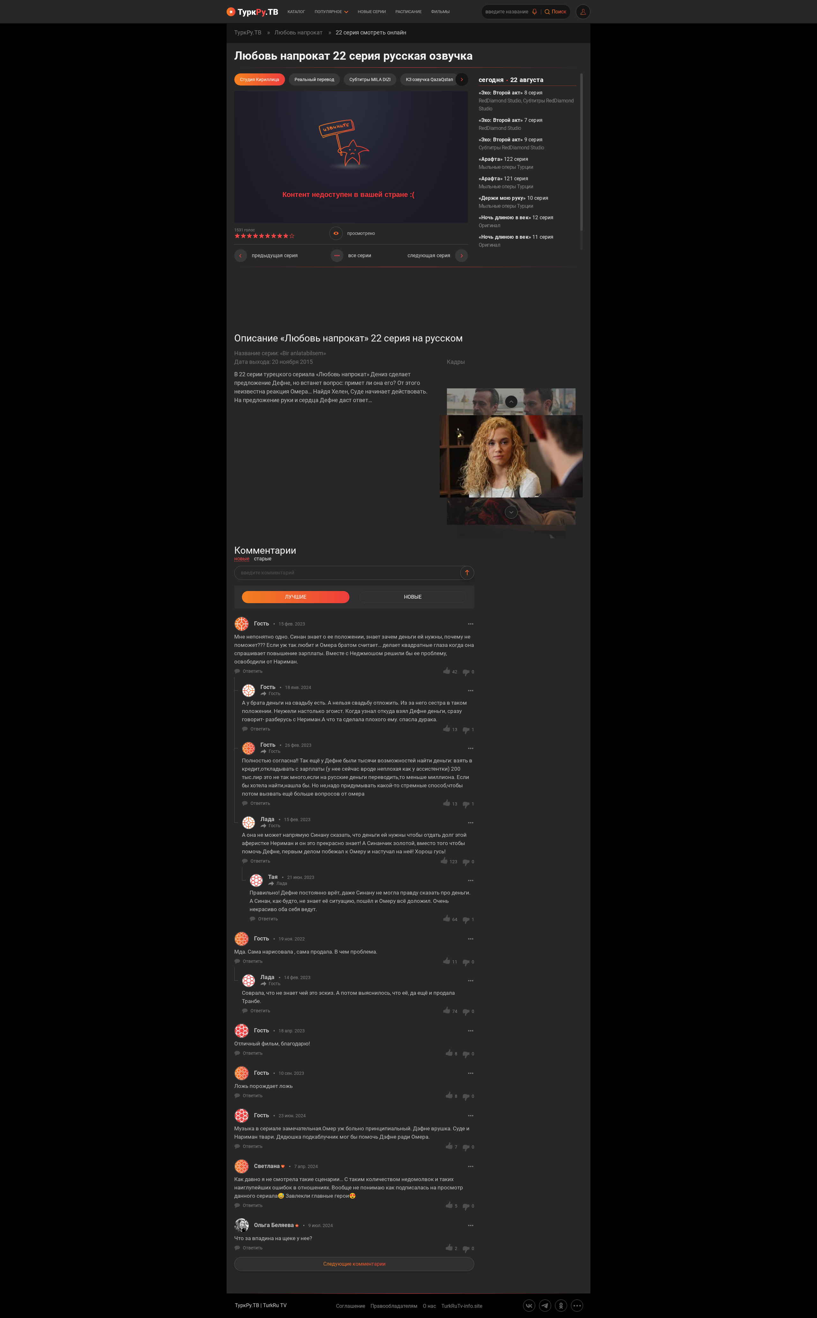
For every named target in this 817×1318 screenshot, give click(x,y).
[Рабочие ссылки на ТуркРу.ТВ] (577, 1305)
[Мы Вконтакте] (529, 1305)
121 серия (506, 183)
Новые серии (372, 11)
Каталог (296, 11)
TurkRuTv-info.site (461, 1306)
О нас (429, 1306)
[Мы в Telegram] (545, 1305)
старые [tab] (262, 559)
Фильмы (440, 11)
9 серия (511, 144)
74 (454, 1011)
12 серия (516, 221)
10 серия (513, 202)
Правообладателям (394, 1306)
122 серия (506, 163)
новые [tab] (241, 559)
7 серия (511, 124)
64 (454, 919)
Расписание (408, 11)
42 (454, 671)
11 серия (516, 241)
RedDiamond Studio (500, 101)
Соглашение (350, 1306)
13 (454, 729)
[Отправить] (467, 573)
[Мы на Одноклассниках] (561, 1305)
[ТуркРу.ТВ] (252, 12)
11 (454, 961)
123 (453, 861)
